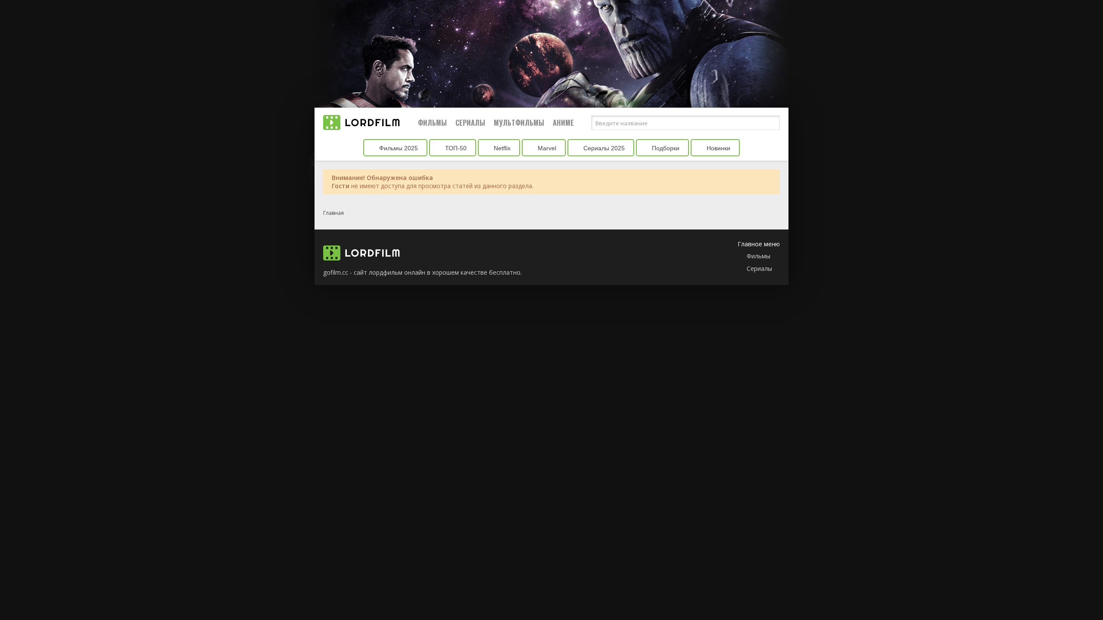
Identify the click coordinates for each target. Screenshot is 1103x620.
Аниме (563, 123)
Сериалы (470, 123)
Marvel (546, 148)
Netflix (501, 148)
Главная (333, 213)
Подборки (664, 148)
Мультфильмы (519, 123)
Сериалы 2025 (603, 148)
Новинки (717, 148)
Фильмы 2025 (397, 148)
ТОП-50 (455, 148)
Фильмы (432, 123)
